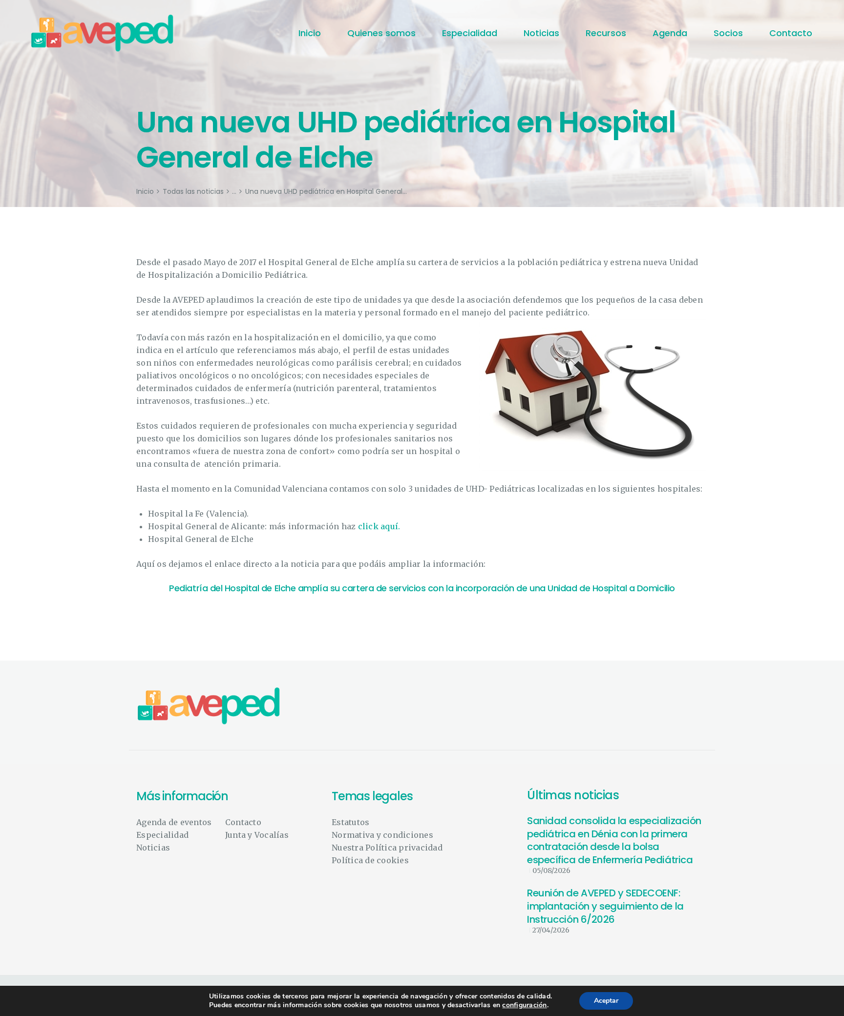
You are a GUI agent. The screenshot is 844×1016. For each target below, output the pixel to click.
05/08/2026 (551, 870)
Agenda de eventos (173, 822)
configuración (524, 1005)
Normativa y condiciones (382, 835)
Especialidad (162, 835)
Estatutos (350, 822)
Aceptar (606, 1000)
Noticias (153, 847)
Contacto (243, 822)
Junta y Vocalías (257, 835)
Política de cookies (370, 860)
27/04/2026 (551, 930)
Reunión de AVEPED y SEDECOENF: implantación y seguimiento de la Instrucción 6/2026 (605, 906)
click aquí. (378, 526)
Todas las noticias (193, 191)
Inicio (145, 191)
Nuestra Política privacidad (387, 847)
